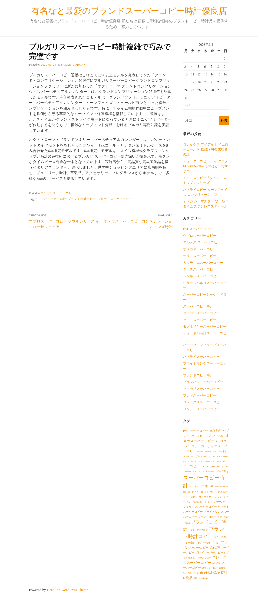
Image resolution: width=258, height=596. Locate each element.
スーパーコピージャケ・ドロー (214, 466)
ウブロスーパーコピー (199, 235)
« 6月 (188, 105)
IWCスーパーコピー (198, 229)
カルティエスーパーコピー (203, 262)
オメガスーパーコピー (199, 249)
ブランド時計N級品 (198, 529)
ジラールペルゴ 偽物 (212, 461)
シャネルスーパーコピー (201, 276)
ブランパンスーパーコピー (203, 382)
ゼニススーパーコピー (199, 319)
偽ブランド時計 (210, 567)
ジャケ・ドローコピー (210, 456)
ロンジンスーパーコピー (201, 409)
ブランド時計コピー (82, 199)
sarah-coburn (73, 64)
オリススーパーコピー (199, 255)
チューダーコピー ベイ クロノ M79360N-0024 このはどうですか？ (205, 166)
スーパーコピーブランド (193, 471)
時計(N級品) (200, 578)
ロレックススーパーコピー (203, 402)
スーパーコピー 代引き (217, 471)
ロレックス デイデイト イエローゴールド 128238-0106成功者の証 (205, 149)
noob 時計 (215, 430)
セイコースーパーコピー (201, 313)
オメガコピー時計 (215, 436)
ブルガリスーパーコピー (57, 193)
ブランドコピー (207, 516)
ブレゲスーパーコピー (199, 395)
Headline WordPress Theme (67, 589)
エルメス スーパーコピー (202, 242)
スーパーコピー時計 (52, 199)
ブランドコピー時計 (198, 375)
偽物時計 (206, 572)
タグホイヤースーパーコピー (204, 326)
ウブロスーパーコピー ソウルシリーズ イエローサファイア (64, 221)
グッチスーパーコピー (199, 269)
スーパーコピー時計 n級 (201, 486)
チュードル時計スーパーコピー (199, 502)
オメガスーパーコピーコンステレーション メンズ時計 (138, 221)
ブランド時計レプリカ (206, 542)
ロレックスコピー (202, 557)
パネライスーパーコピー (201, 356)
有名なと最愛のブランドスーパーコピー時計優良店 (129, 10)
